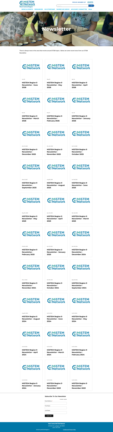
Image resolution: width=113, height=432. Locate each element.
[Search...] (91, 6)
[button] (27, 9)
